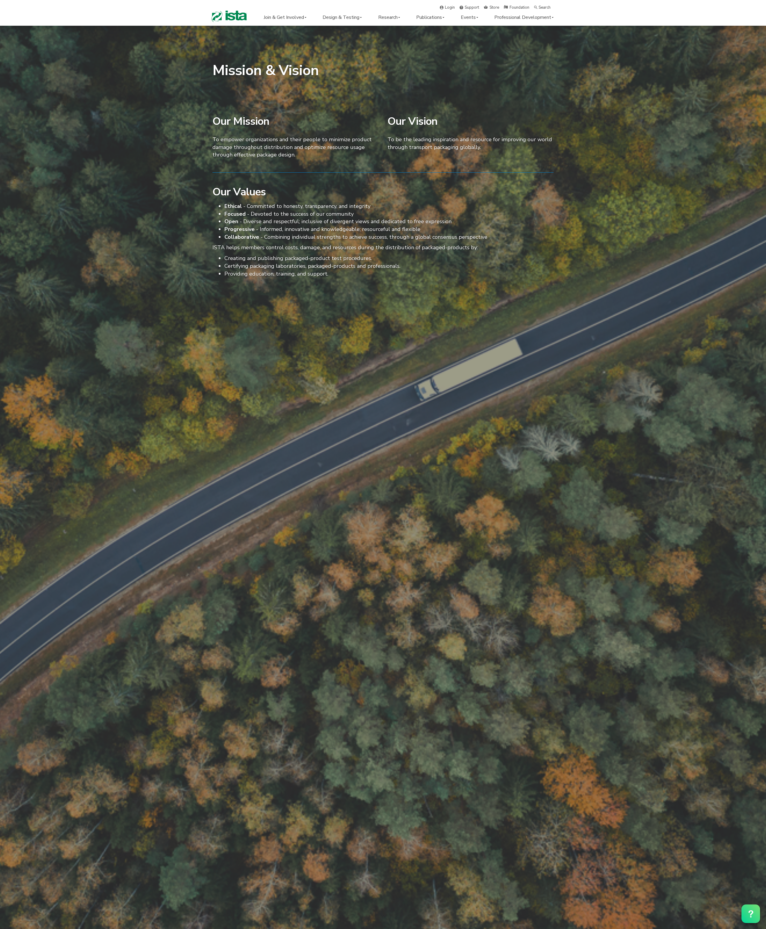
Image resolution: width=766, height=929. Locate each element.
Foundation (519, 7)
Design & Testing (341, 17)
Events (468, 17)
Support (472, 7)
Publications (429, 17)
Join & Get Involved (284, 17)
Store (494, 7)
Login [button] (450, 7)
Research (388, 17)
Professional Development (522, 17)
